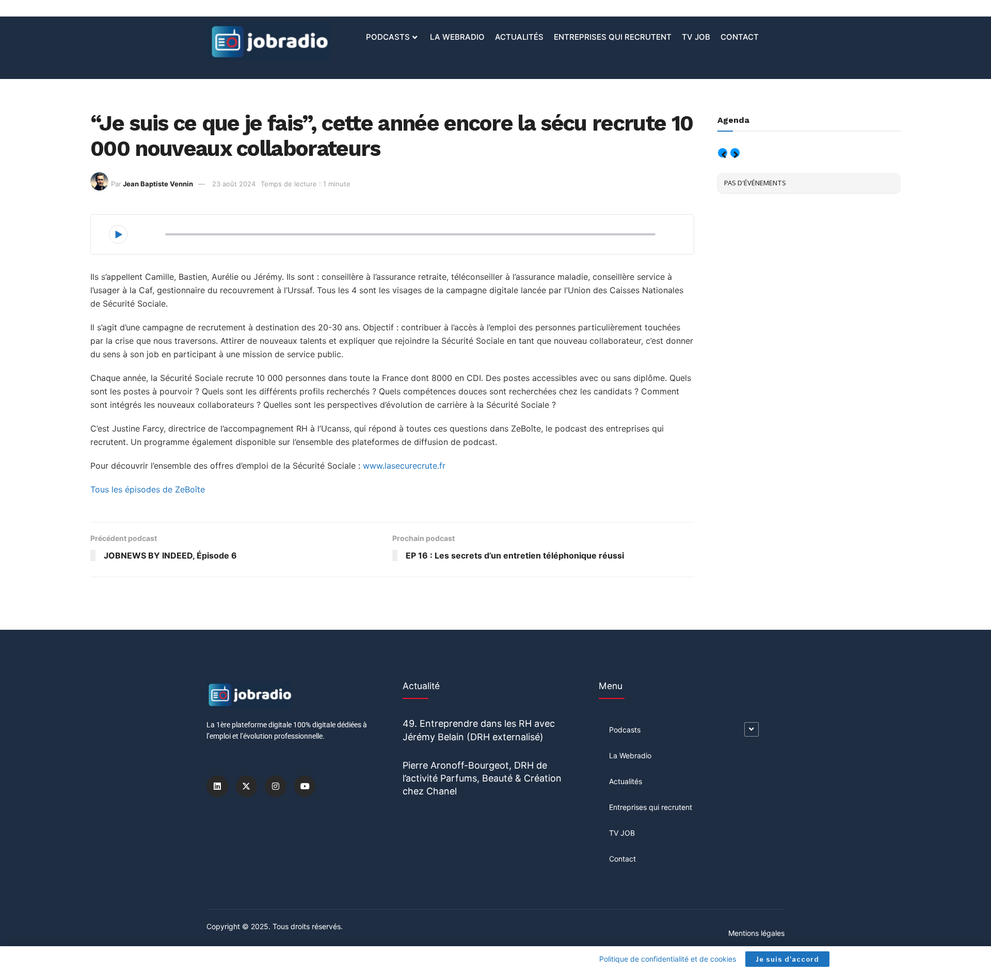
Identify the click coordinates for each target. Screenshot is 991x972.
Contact (740, 37)
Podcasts (388, 37)
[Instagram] (275, 786)
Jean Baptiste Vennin (158, 184)
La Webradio (457, 37)
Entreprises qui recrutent (613, 37)
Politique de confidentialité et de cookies (667, 958)
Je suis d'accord (787, 959)
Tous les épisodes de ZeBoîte (147, 489)
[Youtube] (305, 786)
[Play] (118, 234)
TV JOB (696, 37)
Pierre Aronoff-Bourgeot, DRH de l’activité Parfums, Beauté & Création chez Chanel (482, 778)
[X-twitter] (247, 786)
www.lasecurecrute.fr (404, 465)
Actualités (519, 37)
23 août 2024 (233, 184)
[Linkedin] (217, 786)
